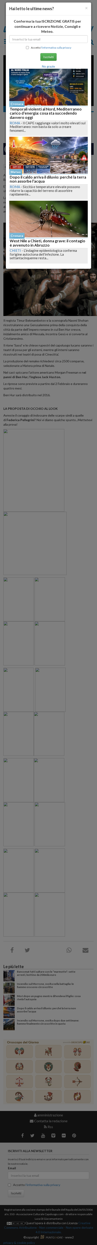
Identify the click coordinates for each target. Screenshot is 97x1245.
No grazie (48, 66)
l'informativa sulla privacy (56, 47)
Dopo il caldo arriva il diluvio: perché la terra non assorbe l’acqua (48, 179)
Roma (15, 123)
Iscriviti (48, 57)
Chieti (15, 250)
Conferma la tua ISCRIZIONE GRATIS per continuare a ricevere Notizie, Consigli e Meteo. (47, 26)
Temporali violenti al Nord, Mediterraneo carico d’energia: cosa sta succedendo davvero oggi (46, 113)
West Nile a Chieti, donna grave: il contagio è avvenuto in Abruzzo (47, 243)
